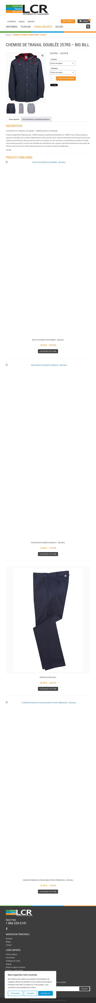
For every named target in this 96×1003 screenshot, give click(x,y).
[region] (30, 984)
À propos (12, 22)
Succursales (10, 958)
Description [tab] (14, 119)
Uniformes (11, 27)
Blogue (22, 22)
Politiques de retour (13, 961)
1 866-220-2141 (16, 923)
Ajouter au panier (66, 78)
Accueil (8, 35)
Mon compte (68, 21)
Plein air (25, 27)
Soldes (59, 27)
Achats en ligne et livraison (15, 967)
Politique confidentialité (14, 970)
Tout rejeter (30, 993)
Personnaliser (15, 993)
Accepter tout (45, 993)
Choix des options (48, 351)
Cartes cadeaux (11, 954)
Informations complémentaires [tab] (36, 119)
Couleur (54, 59)
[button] (43, 55)
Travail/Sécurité (43, 27)
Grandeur (54, 68)
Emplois (9, 964)
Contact (31, 22)
